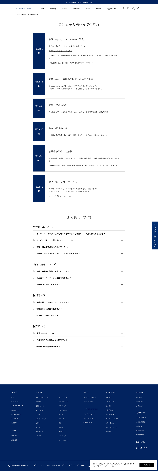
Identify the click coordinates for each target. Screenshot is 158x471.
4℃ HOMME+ (16, 414)
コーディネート (64, 440)
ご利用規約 (109, 410)
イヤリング (39, 427)
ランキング (62, 436)
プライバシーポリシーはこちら (107, 466)
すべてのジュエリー (42, 397)
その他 (61, 431)
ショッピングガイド (89, 397)
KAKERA (14, 423)
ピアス (38, 423)
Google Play (140, 435)
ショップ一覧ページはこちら (60, 196)
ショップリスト (111, 401)
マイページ (139, 401)
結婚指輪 (14, 440)
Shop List (76, 8)
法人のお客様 (87, 422)
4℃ (12, 397)
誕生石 (61, 427)
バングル (38, 436)
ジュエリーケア (88, 418)
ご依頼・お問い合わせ (155, 237)
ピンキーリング (41, 419)
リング (38, 414)
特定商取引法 (110, 414)
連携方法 (139, 426)
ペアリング (62, 406)
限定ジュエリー (41, 406)
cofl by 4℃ (15, 410)
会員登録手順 (140, 422)
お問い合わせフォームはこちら (60, 51)
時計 (60, 423)
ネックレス (39, 410)
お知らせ (108, 397)
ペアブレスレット (64, 410)
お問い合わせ (110, 423)
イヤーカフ (39, 431)
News (88, 8)
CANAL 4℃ (15, 401)
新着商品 (38, 401)
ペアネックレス (64, 401)
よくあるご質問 (88, 401)
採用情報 (108, 431)
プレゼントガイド (89, 414)
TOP (17, 14)
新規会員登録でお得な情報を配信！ (79, 2)
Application (111, 8)
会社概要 (108, 406)
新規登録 (139, 397)
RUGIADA (14, 419)
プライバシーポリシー (113, 419)
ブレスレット (63, 397)
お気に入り (139, 406)
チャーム (61, 419)
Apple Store (140, 430)
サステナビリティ (111, 427)
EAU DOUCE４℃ (17, 406)
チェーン (61, 414)
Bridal (64, 8)
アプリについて (141, 418)
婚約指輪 (14, 436)
